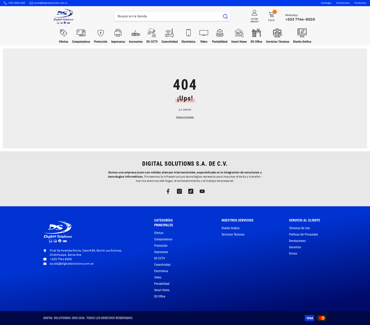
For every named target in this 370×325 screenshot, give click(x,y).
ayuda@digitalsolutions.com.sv (50, 3)
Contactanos (343, 3)
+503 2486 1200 (16, 3)
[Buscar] (172, 16)
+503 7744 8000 (61, 259)
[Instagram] (179, 191)
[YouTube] (202, 191)
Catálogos (326, 3)
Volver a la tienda (185, 117)
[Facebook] (168, 191)
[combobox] (167, 16)
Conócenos (360, 3)
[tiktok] (191, 191)
